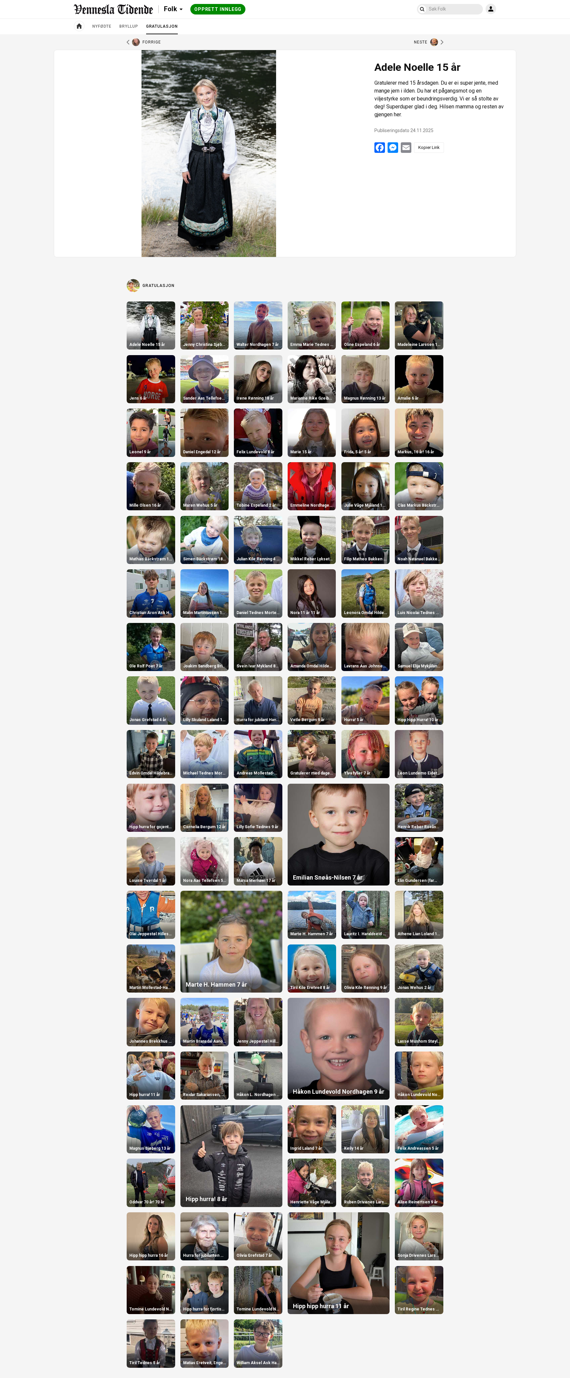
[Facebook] (379, 147)
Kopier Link (429, 147)
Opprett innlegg (218, 9)
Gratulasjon (162, 29)
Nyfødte (101, 26)
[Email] (406, 147)
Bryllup (128, 26)
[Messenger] (393, 147)
